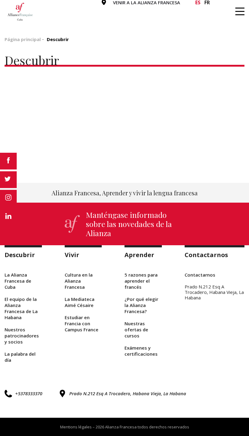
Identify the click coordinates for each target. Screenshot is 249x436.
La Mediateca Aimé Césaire (79, 302)
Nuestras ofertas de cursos (136, 329)
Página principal (23, 39)
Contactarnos (200, 9)
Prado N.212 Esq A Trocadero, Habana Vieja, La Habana (127, 393)
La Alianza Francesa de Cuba (18, 281)
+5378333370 (28, 393)
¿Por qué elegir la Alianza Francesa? (141, 305)
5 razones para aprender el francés (141, 281)
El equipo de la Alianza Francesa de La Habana (21, 308)
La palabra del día (20, 357)
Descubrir (69, 9)
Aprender (144, 9)
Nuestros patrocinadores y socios (22, 335)
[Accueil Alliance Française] (20, 11)
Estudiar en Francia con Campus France (81, 323)
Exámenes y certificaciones (141, 351)
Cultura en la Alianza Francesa (79, 281)
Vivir (107, 9)
